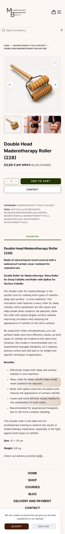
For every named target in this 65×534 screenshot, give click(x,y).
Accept (16, 526)
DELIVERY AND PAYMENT (32, 501)
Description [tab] (32, 236)
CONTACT (32, 189)
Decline (43, 526)
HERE (39, 455)
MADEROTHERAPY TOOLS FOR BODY (36, 205)
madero (42, 212)
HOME (32, 473)
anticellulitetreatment (25, 209)
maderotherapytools (36, 216)
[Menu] (59, 12)
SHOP (32, 480)
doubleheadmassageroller (20, 212)
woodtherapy (31, 219)
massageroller (13, 219)
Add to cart (40, 181)
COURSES (32, 487)
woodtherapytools (16, 222)
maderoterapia (13, 216)
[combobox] (32, 30)
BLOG (32, 494)
